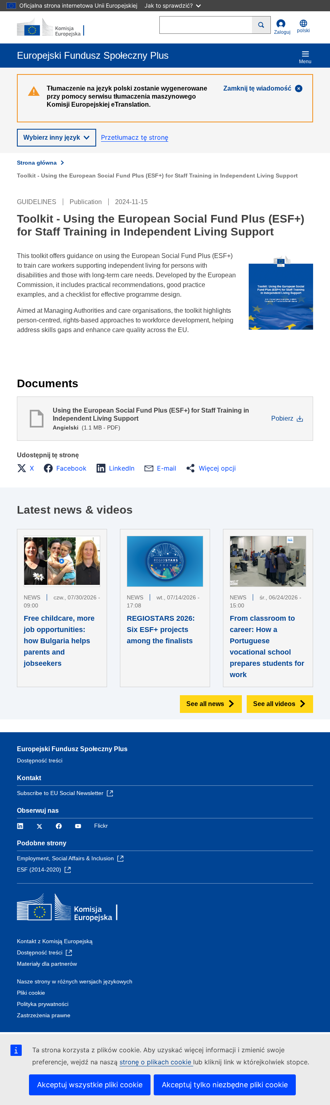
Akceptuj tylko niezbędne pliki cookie (225, 1084)
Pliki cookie (31, 992)
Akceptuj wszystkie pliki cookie (89, 1084)
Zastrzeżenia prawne (43, 1015)
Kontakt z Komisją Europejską (55, 941)
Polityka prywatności (42, 1004)
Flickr (101, 825)
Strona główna (37, 162)
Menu (305, 61)
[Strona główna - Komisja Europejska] (56, 27)
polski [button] (303, 30)
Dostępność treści (39, 760)
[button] (28, 468)
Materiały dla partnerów (47, 963)
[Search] (261, 25)
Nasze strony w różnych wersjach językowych (74, 981)
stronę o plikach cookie (156, 1062)
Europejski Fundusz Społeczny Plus (72, 749)
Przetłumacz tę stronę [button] (134, 137)
